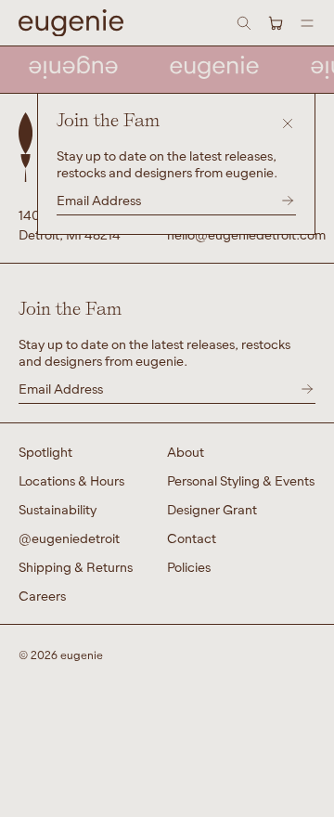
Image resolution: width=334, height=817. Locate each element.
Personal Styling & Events (241, 480)
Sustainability (57, 509)
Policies (189, 567)
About (185, 452)
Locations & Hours (71, 480)
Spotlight (45, 452)
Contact (191, 538)
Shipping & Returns (76, 567)
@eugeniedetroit (69, 538)
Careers (42, 595)
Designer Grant (212, 509)
